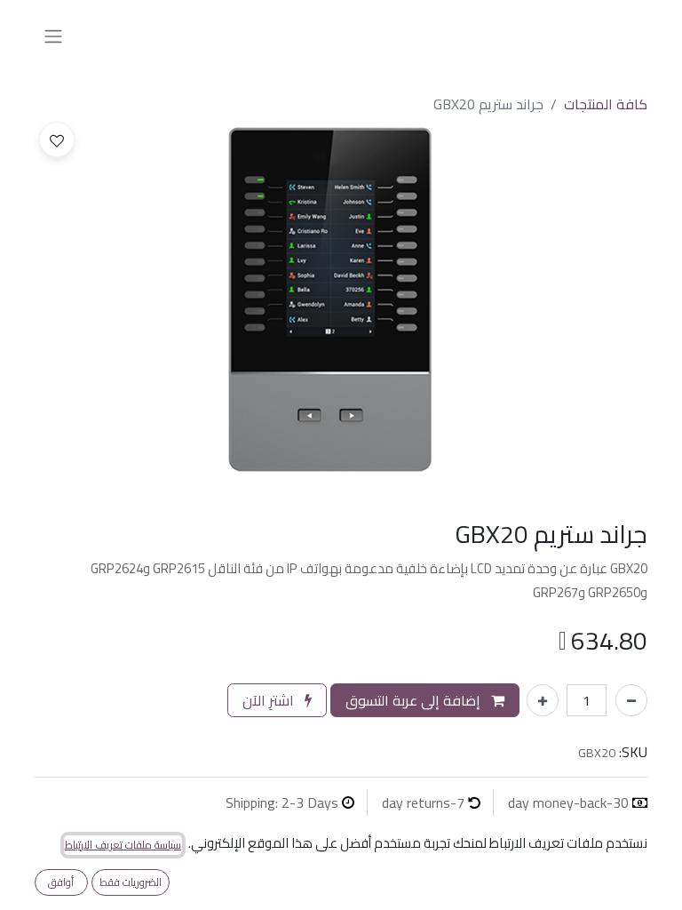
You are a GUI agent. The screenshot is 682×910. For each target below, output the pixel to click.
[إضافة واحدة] (543, 700)
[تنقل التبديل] (53, 35)
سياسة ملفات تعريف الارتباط (123, 845)
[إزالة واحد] (631, 700)
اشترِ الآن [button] (269, 700)
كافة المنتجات (605, 104)
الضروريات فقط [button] (130, 882)
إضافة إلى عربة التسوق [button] (414, 700)
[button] (57, 139)
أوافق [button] (61, 882)
